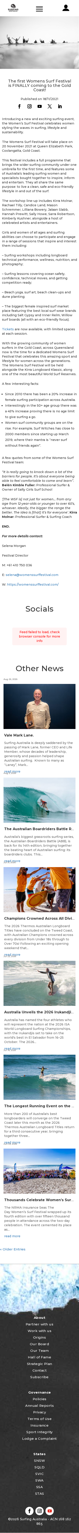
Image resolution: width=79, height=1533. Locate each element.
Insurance (40, 1425)
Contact (39, 1370)
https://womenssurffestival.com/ (33, 585)
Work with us (39, 1331)
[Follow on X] (49, 106)
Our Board (39, 1344)
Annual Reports (39, 1405)
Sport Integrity (39, 1432)
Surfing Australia (33, 1519)
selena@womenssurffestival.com (32, 575)
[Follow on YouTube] (39, 106)
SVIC (39, 1474)
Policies (40, 1399)
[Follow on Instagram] (29, 106)
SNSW (39, 1460)
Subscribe (39, 1377)
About (39, 1318)
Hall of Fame (39, 1357)
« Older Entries (12, 1249)
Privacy (39, 1412)
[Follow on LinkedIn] (60, 106)
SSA (39, 1487)
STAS (39, 1493)
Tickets (8, 329)
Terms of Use (39, 1419)
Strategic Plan (39, 1364)
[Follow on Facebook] (19, 106)
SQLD (39, 1467)
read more (12, 1236)
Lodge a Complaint (39, 1438)
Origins (39, 1337)
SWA (39, 1480)
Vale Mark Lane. (19, 735)
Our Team (39, 1350)
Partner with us (40, 1324)
